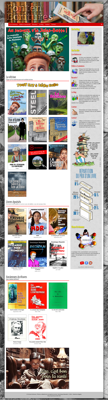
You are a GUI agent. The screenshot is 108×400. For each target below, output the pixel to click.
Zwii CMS (58, 396)
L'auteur (47, 24)
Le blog (41, 24)
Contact (53, 24)
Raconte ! (34, 24)
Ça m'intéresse (13, 24)
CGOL (70, 394)
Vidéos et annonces (24, 24)
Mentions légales (77, 394)
